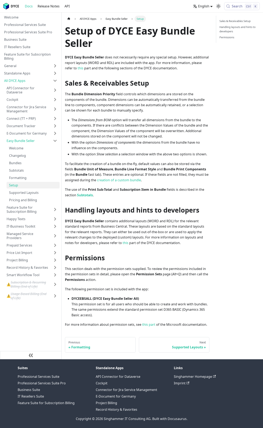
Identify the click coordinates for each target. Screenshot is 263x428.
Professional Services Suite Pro (42, 383)
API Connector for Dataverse (118, 376)
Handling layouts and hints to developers (237, 29)
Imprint (180, 383)
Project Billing (106, 403)
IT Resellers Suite (31, 396)
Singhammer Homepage (193, 376)
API (67, 6)
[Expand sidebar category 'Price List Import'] (55, 252)
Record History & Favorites (116, 409)
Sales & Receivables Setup (235, 21)
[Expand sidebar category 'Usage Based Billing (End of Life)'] (55, 296)
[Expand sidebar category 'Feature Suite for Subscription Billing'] (55, 209)
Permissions (226, 37)
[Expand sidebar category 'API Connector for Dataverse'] (55, 90)
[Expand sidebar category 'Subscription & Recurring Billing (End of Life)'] (55, 284)
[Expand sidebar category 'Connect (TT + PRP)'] (55, 118)
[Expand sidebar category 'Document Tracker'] (55, 126)
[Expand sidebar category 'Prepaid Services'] (55, 245)
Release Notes (49, 6)
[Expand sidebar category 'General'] (55, 66)
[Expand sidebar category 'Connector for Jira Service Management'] (55, 109)
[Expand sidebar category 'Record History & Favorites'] (55, 267)
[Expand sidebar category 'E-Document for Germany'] (55, 133)
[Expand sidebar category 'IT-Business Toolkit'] (55, 226)
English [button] (203, 6)
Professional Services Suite (38, 376)
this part (148, 324)
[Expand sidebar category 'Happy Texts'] (55, 219)
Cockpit (101, 383)
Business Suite (29, 389)
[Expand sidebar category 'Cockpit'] (55, 99)
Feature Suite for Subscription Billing (46, 403)
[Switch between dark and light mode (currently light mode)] (218, 6)
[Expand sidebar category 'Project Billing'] (55, 260)
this (80, 68)
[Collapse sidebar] (31, 355)
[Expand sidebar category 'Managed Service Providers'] (55, 235)
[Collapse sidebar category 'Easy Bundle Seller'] (55, 140)
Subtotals (85, 195)
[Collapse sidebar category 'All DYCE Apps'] (55, 80)
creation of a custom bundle (119, 180)
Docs (29, 6)
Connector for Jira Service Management (126, 389)
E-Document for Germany (116, 396)
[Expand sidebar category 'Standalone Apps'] (55, 73)
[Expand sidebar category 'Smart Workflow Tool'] (55, 275)
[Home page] (69, 19)
